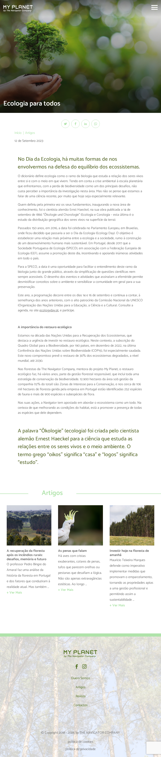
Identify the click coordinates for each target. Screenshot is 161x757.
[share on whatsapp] (95, 124)
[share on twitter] (65, 124)
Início (18, 133)
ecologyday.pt (48, 310)
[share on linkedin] (85, 124)
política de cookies (80, 742)
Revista (81, 696)
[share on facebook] (75, 124)
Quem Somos (80, 678)
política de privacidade (80, 749)
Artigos (30, 133)
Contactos (81, 705)
